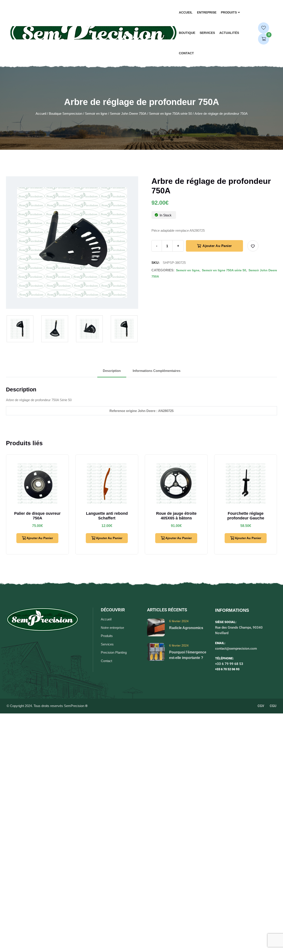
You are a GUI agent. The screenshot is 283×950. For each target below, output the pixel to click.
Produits (229, 12)
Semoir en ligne (96, 113)
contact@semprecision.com (236, 649)
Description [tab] (112, 371)
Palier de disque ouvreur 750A (37, 516)
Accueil (186, 12)
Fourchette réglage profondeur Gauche (245, 516)
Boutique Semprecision (65, 113)
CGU (273, 706)
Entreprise (206, 12)
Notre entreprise (112, 627)
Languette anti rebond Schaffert (107, 516)
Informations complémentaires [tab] (156, 371)
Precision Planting (114, 652)
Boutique (187, 33)
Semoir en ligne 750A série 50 (170, 113)
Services (207, 33)
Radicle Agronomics (186, 628)
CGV (261, 706)
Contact (186, 53)
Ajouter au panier (217, 246)
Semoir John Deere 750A (128, 113)
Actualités (229, 33)
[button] (252, 245)
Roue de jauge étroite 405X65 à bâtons (176, 516)
